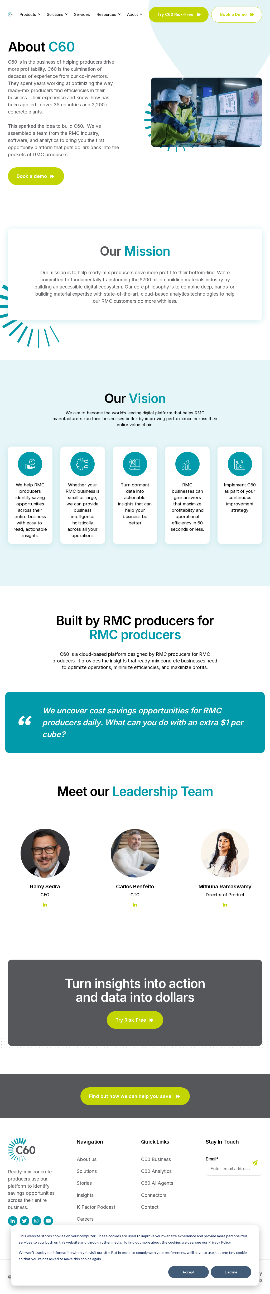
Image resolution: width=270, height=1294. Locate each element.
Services (82, 14)
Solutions (55, 14)
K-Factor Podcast (96, 1207)
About (133, 14)
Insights (85, 1195)
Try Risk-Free (130, 1020)
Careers (85, 1219)
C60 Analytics (156, 1171)
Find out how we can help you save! (131, 1096)
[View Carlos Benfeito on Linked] (135, 905)
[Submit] (254, 1163)
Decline (231, 1272)
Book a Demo (233, 14)
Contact (149, 1207)
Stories (84, 1183)
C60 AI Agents (157, 1183)
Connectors (153, 1195)
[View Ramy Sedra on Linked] (45, 905)
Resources (107, 14)
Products (28, 14)
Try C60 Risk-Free (175, 14)
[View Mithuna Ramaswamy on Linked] (225, 905)
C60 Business (156, 1159)
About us (87, 1159)
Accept (188, 1272)
